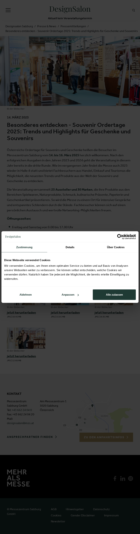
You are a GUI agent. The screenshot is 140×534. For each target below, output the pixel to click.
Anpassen (68, 294)
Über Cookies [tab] (116, 247)
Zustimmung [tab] (24, 247)
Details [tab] (70, 247)
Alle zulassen (114, 294)
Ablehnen (26, 294)
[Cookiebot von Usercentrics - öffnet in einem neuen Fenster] (120, 236)
